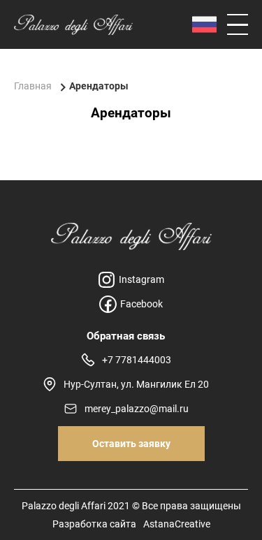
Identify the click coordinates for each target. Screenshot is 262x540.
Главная (33, 86)
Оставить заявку (131, 443)
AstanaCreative (176, 524)
